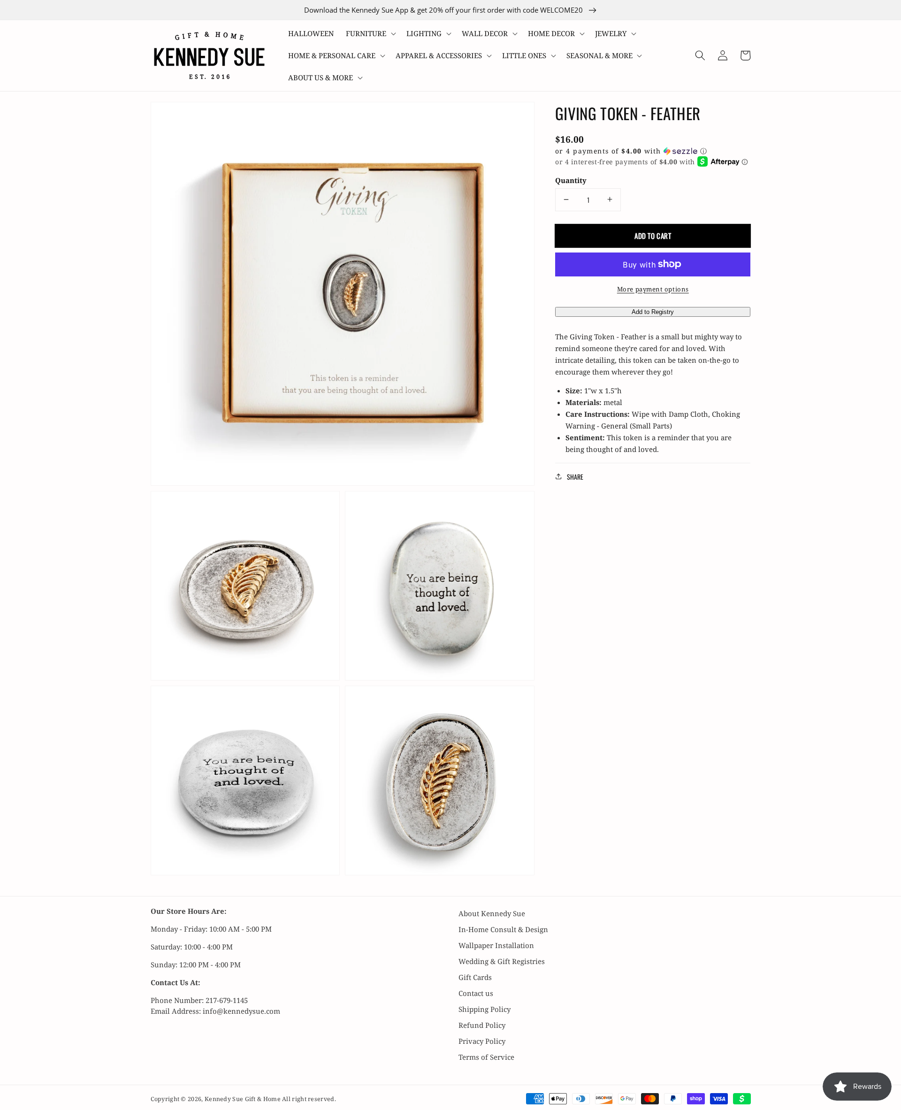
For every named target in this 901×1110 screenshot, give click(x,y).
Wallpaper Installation (496, 945)
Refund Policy (481, 1025)
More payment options (653, 288)
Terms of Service (486, 1057)
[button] (370, 34)
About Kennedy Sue (491, 913)
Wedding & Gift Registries (501, 961)
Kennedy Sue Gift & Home (243, 1099)
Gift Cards (475, 977)
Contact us (475, 993)
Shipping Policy (484, 1009)
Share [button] (575, 476)
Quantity (571, 180)
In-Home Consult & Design (503, 929)
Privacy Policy (481, 1041)
